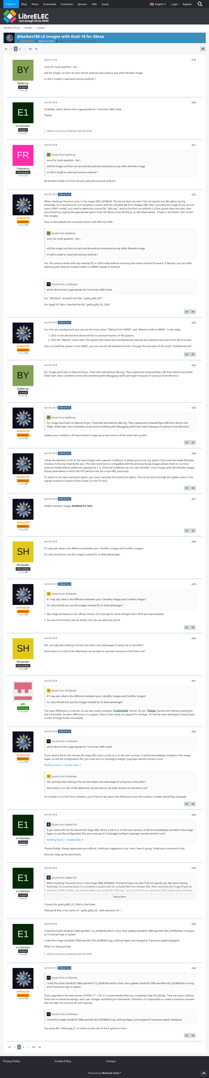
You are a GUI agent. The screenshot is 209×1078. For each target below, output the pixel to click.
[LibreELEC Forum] (104, 16)
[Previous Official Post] (187, 311)
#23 (194, 322)
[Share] (203, 49)
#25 (194, 407)
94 (30, 48)
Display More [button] (119, 896)
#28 (194, 541)
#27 (194, 498)
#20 (194, 102)
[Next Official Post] (193, 311)
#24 (194, 365)
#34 (194, 867)
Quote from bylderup (63, 154)
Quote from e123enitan (64, 284)
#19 (194, 59)
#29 (194, 584)
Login (174, 4)
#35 (194, 924)
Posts (21, 90)
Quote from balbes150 (64, 824)
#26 (194, 453)
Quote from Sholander (64, 593)
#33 (194, 814)
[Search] (200, 4)
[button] (158, 4)
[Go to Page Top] (203, 1073)
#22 (194, 194)
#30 (194, 638)
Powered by (104, 1073)
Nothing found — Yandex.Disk (61, 765)
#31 (194, 680)
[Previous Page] (6, 48)
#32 (194, 731)
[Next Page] (36, 48)
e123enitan (71, 130)
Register (187, 4)
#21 (194, 145)
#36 (194, 968)
